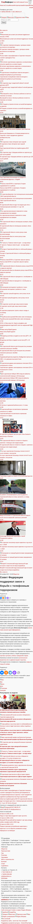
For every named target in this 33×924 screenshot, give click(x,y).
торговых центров (5, 655)
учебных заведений (17, 655)
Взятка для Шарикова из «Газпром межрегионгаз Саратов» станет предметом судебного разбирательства (16, 794)
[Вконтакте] (10, 17)
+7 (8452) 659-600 (5, 11)
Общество (16, 574)
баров (26, 655)
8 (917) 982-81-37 (15, 807)
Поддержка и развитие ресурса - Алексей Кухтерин (16, 923)
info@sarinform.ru (15, 809)
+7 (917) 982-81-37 (16, 11)
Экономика (4, 857)
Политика (4, 855)
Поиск (3, 22)
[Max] (27, 17)
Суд (2, 853)
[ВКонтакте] (1, 598)
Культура (3, 861)
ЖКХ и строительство (7, 859)
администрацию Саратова (18, 660)
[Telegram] (3, 17)
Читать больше (12, 803)
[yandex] (8, 916)
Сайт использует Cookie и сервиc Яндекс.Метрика (16, 910)
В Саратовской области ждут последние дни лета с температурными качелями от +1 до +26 (16, 801)
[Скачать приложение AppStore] (6, 14)
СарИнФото (4, 865)
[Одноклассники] (19, 17)
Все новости (3, 30)
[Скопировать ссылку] (10, 598)
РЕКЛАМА (4, 878)
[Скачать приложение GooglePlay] (18, 14)
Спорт (3, 863)
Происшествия (5, 851)
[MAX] (8, 598)
